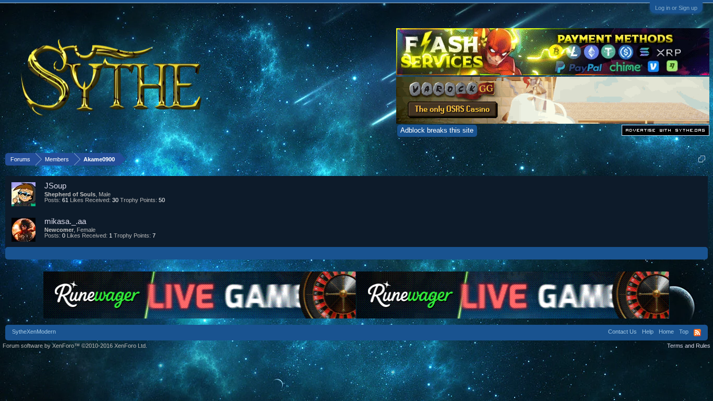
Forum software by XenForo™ (75, 346)
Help (647, 331)
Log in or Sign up (676, 8)
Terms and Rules (688, 346)
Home (666, 331)
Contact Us (622, 331)
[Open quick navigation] (701, 159)
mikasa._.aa (65, 221)
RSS (697, 332)
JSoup (55, 185)
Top (683, 331)
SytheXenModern (34, 331)
